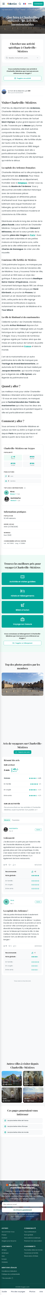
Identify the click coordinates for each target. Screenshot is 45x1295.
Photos (32, 1291)
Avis (41, 1291)
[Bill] (4, 91)
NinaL (12, 900)
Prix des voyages (18, 1291)
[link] (22, 579)
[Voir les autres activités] (37, 57)
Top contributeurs (30, 1232)
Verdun (27, 1099)
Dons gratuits (28, 1235)
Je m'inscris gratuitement (22, 1210)
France (23, 10)
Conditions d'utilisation (9, 1271)
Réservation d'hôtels (31, 1256)
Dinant (5, 1082)
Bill (29, 91)
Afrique (4, 1250)
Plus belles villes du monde (33, 1250)
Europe (16, 10)
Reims (26, 1082)
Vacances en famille (31, 1253)
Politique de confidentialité (11, 1274)
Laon (4, 1099)
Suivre (38, 829)
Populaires (15, 820)
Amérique (5, 1253)
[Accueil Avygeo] (12, 3)
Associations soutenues (32, 1238)
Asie (3, 1256)
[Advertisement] (22, 715)
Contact (4, 1238)
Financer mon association (33, 1241)
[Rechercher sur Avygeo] (20, 4)
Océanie (5, 1262)
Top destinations (7, 10)
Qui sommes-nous (8, 1232)
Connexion (38, 4)
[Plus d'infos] (25, 488)
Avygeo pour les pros (9, 1241)
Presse (4, 1235)
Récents (7, 820)
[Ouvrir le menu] (3, 3)
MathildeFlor (13, 828)
